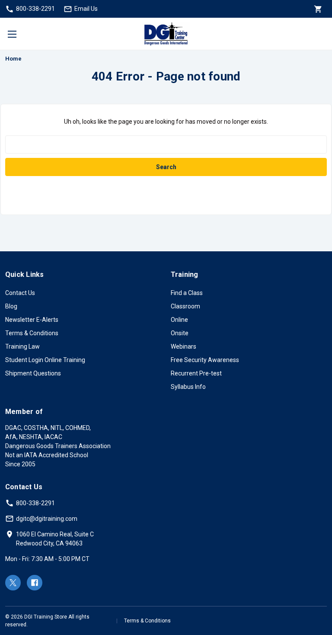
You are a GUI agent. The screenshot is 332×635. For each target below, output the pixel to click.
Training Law (22, 346)
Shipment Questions (33, 373)
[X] (13, 582)
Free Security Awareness (205, 359)
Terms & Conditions (31, 333)
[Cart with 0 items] (317, 9)
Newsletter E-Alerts (31, 319)
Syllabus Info (188, 386)
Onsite (179, 333)
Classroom (185, 306)
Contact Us (20, 292)
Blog (11, 306)
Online (179, 319)
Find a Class (187, 292)
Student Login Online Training (45, 359)
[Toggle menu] (12, 34)
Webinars (183, 346)
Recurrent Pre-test (196, 373)
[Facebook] (34, 582)
